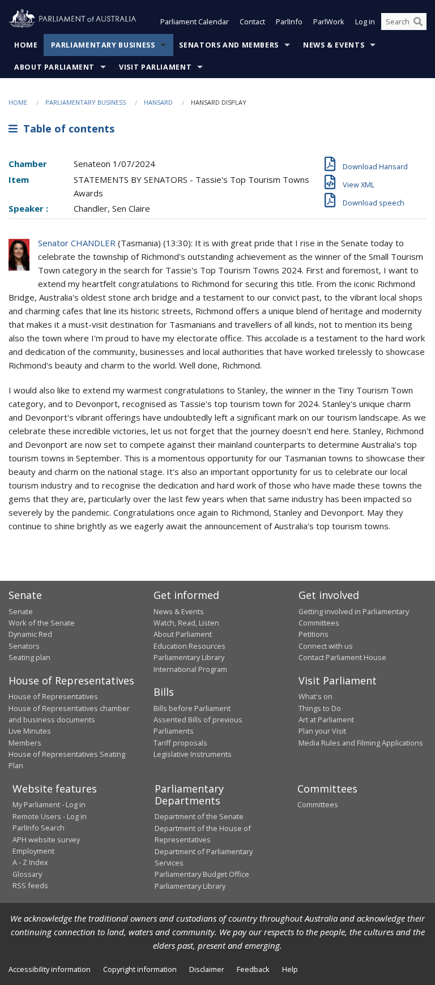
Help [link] (290, 969)
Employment (33, 851)
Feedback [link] (253, 969)
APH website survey (46, 839)
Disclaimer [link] (206, 969)
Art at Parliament (326, 719)
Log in (365, 21)
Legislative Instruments (192, 754)
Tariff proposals (180, 743)
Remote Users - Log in (49, 816)
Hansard (158, 102)
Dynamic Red (30, 634)
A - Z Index (30, 862)
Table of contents (66, 128)
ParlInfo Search (38, 828)
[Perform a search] (418, 21)
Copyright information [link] (140, 969)
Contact (252, 21)
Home (26, 45)
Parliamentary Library (188, 657)
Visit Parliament (155, 67)
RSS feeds (30, 885)
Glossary (27, 874)
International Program (190, 669)
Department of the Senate (199, 816)
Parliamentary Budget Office (202, 874)
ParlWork (328, 21)
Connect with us (325, 646)
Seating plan (29, 657)
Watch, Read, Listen (186, 623)
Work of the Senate (41, 623)
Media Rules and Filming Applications (360, 743)
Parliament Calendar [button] (194, 21)
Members (24, 743)
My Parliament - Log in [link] (49, 804)
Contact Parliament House (342, 657)
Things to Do (319, 708)
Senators (24, 646)
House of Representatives (53, 696)
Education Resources (189, 646)
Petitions (313, 634)
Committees (317, 804)
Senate (20, 611)
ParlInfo (289, 21)
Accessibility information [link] (49, 969)
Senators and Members (229, 45)
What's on (315, 696)
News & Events (333, 45)
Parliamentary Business (103, 45)
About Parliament (54, 67)
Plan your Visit (322, 731)
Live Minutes (29, 731)
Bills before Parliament (192, 708)
